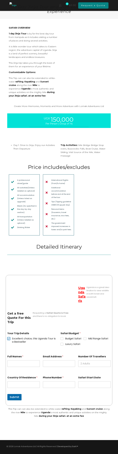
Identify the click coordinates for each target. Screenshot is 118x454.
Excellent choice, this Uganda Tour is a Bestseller (34, 340)
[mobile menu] (49, 5)
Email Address (53, 356)
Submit (14, 397)
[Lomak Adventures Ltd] (13, 5)
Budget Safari (73, 338)
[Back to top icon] (108, 446)
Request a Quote (93, 5)
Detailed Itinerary (59, 246)
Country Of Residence (22, 377)
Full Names (15, 356)
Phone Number (53, 377)
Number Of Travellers (92, 356)
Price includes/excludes (59, 167)
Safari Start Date (89, 377)
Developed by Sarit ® (67, 446)
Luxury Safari (72, 344)
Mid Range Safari (98, 338)
